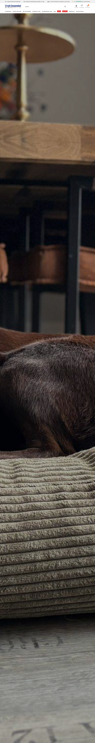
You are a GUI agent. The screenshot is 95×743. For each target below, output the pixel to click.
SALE (59, 11)
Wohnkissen (72, 11)
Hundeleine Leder (36, 11)
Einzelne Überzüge (17, 11)
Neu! (55, 11)
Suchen (65, 6)
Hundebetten (8, 11)
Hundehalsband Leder (47, 11)
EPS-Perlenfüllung (27, 11)
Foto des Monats (80, 11)
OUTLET (65, 11)
